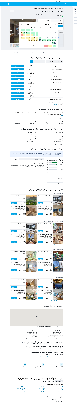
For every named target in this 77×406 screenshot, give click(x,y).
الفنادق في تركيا (60, 388)
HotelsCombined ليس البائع (57, 399)
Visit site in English (54, 1)
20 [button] (45, 37)
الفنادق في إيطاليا (42, 391)
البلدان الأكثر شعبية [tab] (59, 381)
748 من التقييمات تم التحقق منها (53, 16)
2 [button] (55, 32)
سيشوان (51, 8)
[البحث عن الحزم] (75, 14)
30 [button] (55, 42)
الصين (57, 8)
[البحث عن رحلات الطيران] (75, 7)
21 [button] (42, 37)
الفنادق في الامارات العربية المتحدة (22, 388)
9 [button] (55, 35)
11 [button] (50, 35)
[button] (1, 1)
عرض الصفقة (40, 203)
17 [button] (52, 37)
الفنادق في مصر (42, 389)
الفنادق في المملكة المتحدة (58, 391)
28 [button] (42, 40)
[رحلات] (75, 19)
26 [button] (47, 40)
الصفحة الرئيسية (61, 8)
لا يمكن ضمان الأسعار (41, 396)
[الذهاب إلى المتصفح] (75, 16)
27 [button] (45, 40)
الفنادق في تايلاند (25, 391)
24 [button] (52, 40)
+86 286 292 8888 (60, 15)
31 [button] (52, 42)
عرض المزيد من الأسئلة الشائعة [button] (45, 356)
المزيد (62, 115)
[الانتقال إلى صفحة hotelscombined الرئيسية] (69, 3)
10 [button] (52, 35)
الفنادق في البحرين (60, 389)
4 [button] (50, 32)
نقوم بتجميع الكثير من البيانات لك (56, 401)
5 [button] (21, 30)
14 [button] (42, 35)
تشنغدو (46, 8)
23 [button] (55, 40)
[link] (56, 217)
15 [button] (40, 35)
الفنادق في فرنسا (25, 389)
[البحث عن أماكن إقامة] (75, 9)
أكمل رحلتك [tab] (44, 381)
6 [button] (45, 32)
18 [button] (50, 37)
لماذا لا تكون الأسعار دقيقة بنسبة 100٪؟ (55, 403)
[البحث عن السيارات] (75, 12)
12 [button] (47, 35)
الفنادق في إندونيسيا (42, 388)
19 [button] (47, 37)
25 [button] (50, 40)
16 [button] (55, 37)
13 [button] (45, 35)
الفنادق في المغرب (60, 386)
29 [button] (40, 40)
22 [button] (40, 37)
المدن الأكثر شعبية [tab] (51, 381)
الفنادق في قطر (42, 386)
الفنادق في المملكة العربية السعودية (22, 386)
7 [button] (34, 32)
